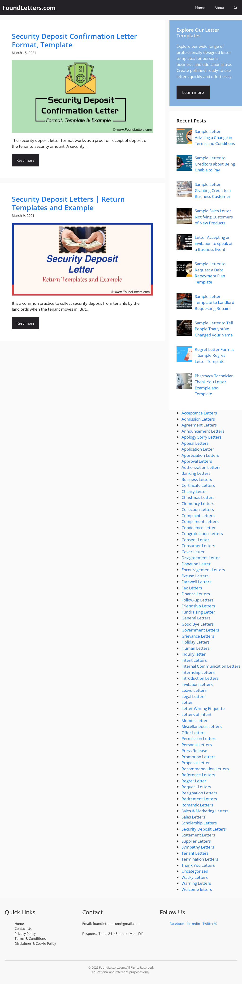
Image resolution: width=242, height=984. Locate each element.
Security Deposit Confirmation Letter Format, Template (74, 40)
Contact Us (23, 928)
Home (200, 7)
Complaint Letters (198, 515)
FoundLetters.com (29, 8)
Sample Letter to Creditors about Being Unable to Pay (215, 164)
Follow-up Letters (197, 600)
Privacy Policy (25, 933)
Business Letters (197, 479)
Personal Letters (197, 744)
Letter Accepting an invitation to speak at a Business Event (214, 243)
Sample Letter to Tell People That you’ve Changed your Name (214, 329)
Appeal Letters (195, 443)
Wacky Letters (195, 877)
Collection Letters (198, 509)
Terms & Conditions (30, 938)
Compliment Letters (200, 521)
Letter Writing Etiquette (203, 708)
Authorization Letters (201, 467)
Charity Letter (194, 491)
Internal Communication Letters (211, 666)
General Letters (196, 618)
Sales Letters (193, 817)
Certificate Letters (198, 485)
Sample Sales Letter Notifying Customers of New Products (214, 217)
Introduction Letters (200, 678)
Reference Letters (198, 774)
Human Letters (195, 648)
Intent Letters (194, 660)
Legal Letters (193, 696)
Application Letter (198, 449)
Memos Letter (195, 720)
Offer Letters (193, 732)
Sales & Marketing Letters (205, 811)
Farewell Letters (196, 581)
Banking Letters (196, 473)
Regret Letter (194, 781)
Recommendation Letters (205, 768)
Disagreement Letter (201, 557)
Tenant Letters (195, 853)
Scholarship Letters (199, 823)
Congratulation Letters (202, 533)
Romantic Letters (197, 805)
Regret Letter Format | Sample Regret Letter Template (214, 355)
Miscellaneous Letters (202, 726)
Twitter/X (210, 923)
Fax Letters (192, 588)
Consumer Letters (198, 545)
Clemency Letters (198, 503)
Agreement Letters (199, 425)
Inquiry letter (194, 654)
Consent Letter (195, 539)
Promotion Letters (198, 756)
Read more (25, 160)
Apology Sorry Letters (201, 437)
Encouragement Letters (203, 569)
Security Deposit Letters (204, 829)
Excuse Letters (195, 576)
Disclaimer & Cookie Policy (35, 943)
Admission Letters (198, 419)
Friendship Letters (198, 606)
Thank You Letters (198, 865)
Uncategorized (195, 871)
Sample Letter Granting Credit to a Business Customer (213, 190)
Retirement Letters (199, 798)
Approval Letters (197, 461)
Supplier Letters (196, 841)
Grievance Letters (198, 636)
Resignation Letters (199, 793)
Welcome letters (197, 889)
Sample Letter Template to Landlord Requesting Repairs (214, 302)
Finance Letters (196, 593)
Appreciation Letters (200, 455)
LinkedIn (193, 923)
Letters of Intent (197, 714)
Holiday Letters (196, 642)
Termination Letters (200, 859)
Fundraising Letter (198, 612)
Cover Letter (193, 551)
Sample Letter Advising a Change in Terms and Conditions (215, 137)
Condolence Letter (199, 527)
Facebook (177, 923)
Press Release (194, 750)
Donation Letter (196, 563)
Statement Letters (198, 835)
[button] (235, 7)
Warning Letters (196, 883)
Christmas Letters (198, 497)
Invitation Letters (197, 684)
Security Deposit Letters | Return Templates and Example (68, 203)
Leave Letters (194, 690)
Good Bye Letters (198, 624)
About (219, 7)
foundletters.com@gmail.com (116, 923)
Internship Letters (198, 672)
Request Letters (196, 786)
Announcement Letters (203, 431)
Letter (187, 702)
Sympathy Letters (198, 847)
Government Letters (200, 630)
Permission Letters (199, 738)
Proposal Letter (196, 762)
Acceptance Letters (199, 413)
